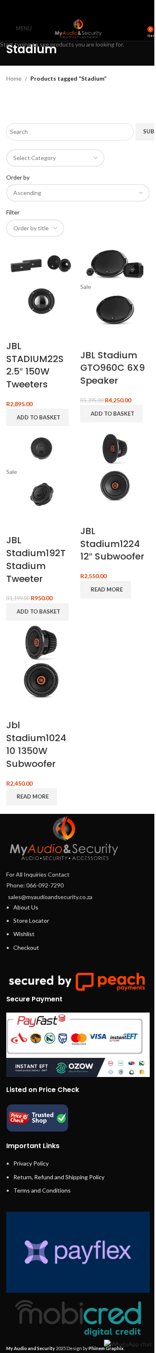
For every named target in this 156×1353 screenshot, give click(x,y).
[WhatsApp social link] (88, 8)
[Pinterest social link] (78, 8)
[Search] (141, 28)
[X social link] (67, 8)
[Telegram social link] (99, 8)
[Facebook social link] (57, 8)
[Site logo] (78, 27)
